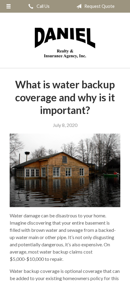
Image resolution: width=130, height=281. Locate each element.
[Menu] (8, 6)
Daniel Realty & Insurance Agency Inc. (65, 43)
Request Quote (99, 6)
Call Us (43, 6)
